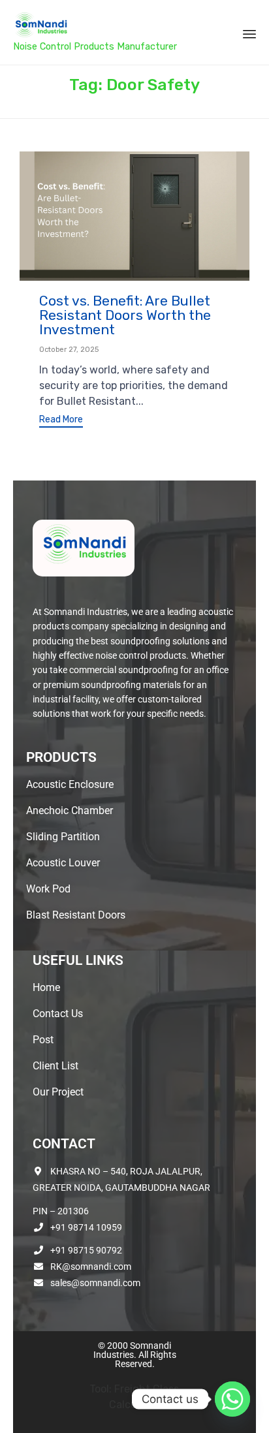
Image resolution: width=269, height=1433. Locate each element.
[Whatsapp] (232, 1399)
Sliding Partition (63, 836)
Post (43, 1039)
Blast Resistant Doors (75, 915)
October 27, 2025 (69, 349)
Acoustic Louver (63, 863)
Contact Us (58, 1013)
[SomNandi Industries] (95, 24)
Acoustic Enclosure (70, 784)
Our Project (58, 1092)
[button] (61, 421)
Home (46, 987)
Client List (55, 1066)
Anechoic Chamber (69, 810)
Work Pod (48, 889)
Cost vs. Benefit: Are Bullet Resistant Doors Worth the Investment (125, 315)
